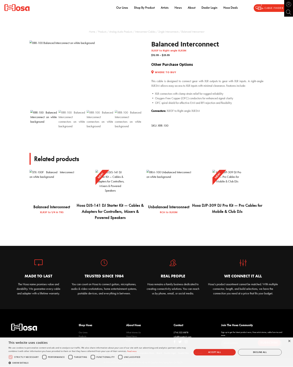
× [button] (289, 341)
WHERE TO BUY (165, 72)
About (192, 7)
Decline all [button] (260, 352)
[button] (97, 362)
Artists (165, 7)
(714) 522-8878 (181, 332)
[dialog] (146, 352)
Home (92, 31)
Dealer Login (209, 7)
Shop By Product (144, 7)
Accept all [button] (214, 352)
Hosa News (131, 336)
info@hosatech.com (182, 336)
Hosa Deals (230, 7)
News (178, 7)
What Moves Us (133, 332)
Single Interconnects (168, 31)
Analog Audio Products (120, 31)
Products (102, 31)
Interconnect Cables (145, 31)
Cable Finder (274, 8)
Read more (131, 351)
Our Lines (122, 7)
